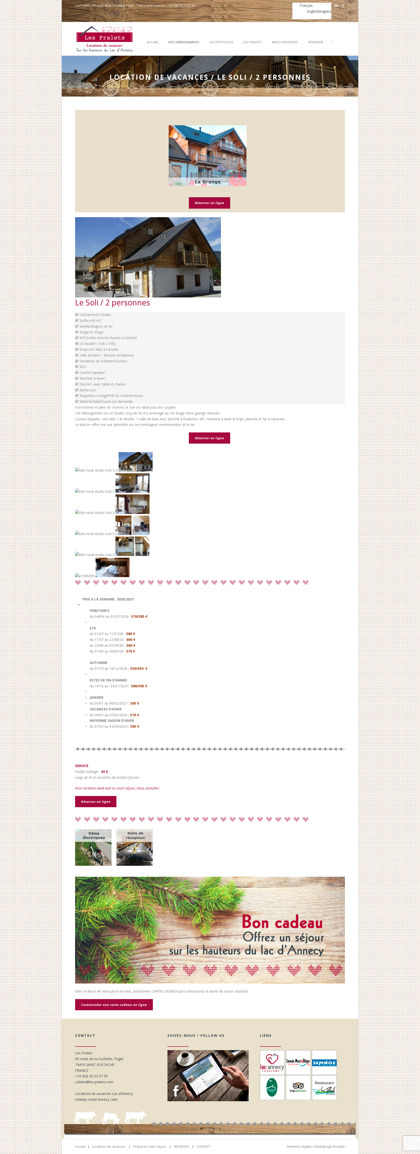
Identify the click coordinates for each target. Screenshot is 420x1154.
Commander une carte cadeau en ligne (114, 1004)
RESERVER (181, 1146)
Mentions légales (299, 1146)
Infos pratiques (285, 42)
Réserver (315, 42)
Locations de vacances (108, 1146)
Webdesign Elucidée (330, 1146)
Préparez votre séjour (149, 1146)
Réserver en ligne (209, 203)
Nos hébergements (184, 42)
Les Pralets (252, 42)
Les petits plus (222, 42)
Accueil (153, 42)
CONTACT (204, 1146)
